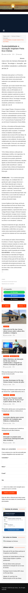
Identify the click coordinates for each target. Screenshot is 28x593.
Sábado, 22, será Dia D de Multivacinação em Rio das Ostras (12, 577)
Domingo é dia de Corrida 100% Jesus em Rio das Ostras (13, 572)
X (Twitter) (15, 299)
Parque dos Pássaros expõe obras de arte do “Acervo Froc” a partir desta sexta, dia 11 (13, 399)
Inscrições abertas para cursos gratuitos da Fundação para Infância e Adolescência (13, 419)
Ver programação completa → (14, 529)
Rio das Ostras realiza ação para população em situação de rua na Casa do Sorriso (13, 565)
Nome (4, 466)
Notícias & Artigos (14, 356)
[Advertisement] (14, 21)
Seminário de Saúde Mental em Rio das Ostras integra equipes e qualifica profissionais (13, 558)
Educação (19, 54)
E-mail (4, 473)
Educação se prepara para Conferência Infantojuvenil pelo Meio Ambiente (13, 438)
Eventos (12, 395)
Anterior (7, 305)
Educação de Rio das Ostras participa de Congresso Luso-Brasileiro (14, 552)
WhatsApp (15, 292)
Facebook (15, 295)
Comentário (5, 457)
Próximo (21, 305)
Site (3, 480)
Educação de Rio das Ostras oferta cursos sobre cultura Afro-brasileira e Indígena (14, 331)
